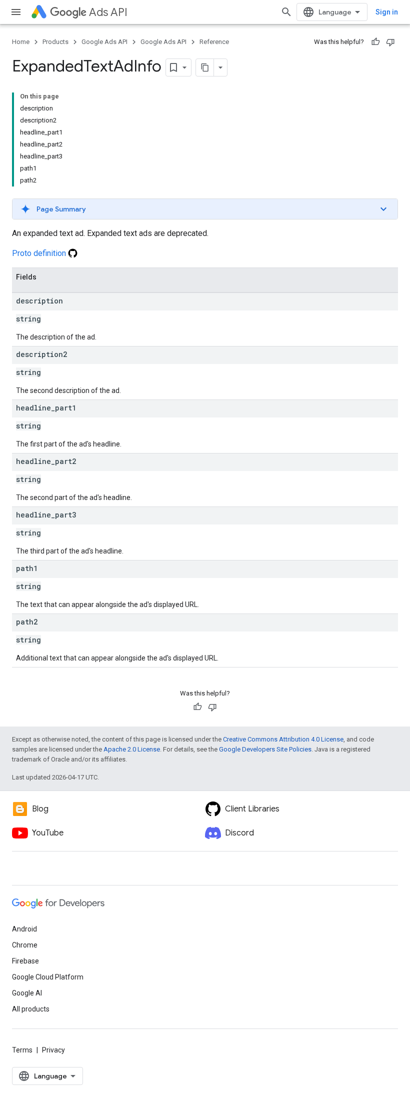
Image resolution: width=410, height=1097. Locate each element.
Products (55, 42)
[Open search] (286, 12)
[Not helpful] (390, 42)
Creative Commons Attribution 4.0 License (283, 739)
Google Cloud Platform (48, 977)
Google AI (27, 993)
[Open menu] (16, 12)
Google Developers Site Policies (265, 749)
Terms (22, 1050)
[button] (205, 209)
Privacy (53, 1050)
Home (21, 42)
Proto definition (40, 253)
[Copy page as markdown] (205, 67)
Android (24, 929)
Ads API (108, 12)
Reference (214, 42)
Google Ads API (105, 42)
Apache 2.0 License (132, 749)
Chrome (25, 945)
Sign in (387, 12)
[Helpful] (375, 42)
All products (31, 1009)
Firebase (25, 961)
